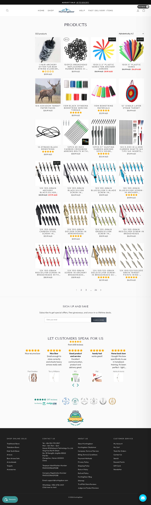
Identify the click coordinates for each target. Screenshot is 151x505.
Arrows (9, 455)
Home (41, 10)
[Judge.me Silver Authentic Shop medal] (84, 401)
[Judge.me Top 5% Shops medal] (103, 401)
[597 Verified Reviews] (75, 426)
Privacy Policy (83, 462)
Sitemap (81, 481)
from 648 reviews (75, 344)
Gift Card (117, 466)
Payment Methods (85, 458)
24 (96, 290)
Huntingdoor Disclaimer (87, 447)
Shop (51, 10)
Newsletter (118, 469)
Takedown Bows (13, 447)
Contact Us (118, 455)
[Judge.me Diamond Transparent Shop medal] (65, 401)
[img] (75, 341)
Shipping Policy (84, 466)
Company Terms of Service (88, 451)
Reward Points (119, 462)
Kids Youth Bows (13, 451)
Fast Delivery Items (100, 10)
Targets (10, 466)
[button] (48, 71)
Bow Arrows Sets (13, 458)
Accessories (11, 469)
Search (116, 458)
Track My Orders (120, 451)
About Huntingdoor (85, 444)
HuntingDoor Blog (85, 477)
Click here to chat (49, 487)
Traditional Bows (13, 444)
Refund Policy (83, 473)
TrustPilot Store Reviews (87, 484)
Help (82, 10)
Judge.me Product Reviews (88, 488)
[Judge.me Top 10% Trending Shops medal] (112, 401)
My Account (118, 444)
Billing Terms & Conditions (87, 455)
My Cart (117, 447)
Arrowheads (11, 462)
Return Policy (83, 469)
